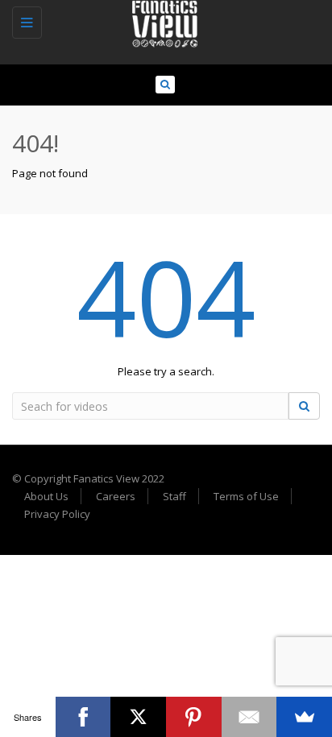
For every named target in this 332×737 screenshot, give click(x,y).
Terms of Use (246, 496)
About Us (46, 496)
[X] (138, 717)
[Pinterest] (194, 717)
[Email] (249, 717)
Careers (115, 496)
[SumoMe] (304, 717)
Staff (174, 496)
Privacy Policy (57, 514)
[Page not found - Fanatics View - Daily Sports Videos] (162, 20)
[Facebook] (83, 717)
